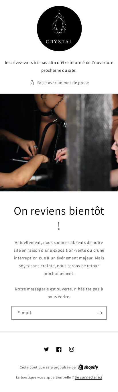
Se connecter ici (88, 377)
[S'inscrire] (100, 313)
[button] (59, 82)
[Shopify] (88, 367)
